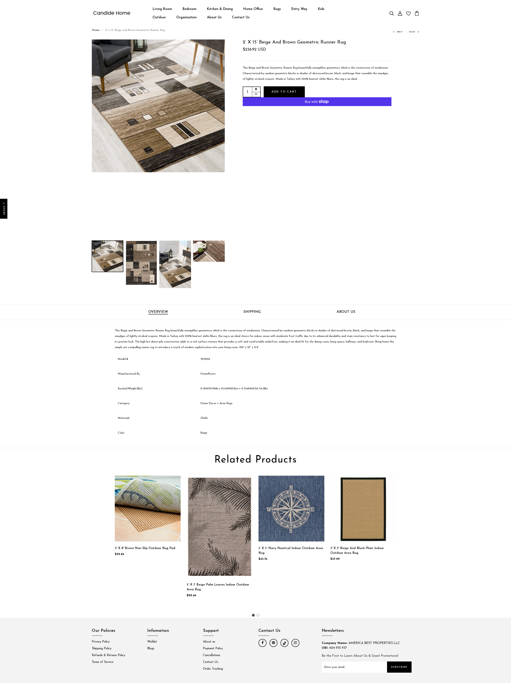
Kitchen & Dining (220, 9)
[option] (158, 105)
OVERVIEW (158, 312)
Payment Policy (213, 648)
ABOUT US (346, 312)
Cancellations (211, 655)
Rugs (277, 9)
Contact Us (241, 17)
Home (95, 30)
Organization (186, 17)
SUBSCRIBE (399, 667)
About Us (214, 17)
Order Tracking (213, 668)
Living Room (162, 9)
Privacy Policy (101, 641)
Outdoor (159, 17)
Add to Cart (284, 91)
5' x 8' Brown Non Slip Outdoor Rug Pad (145, 548)
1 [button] (253, 616)
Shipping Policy (101, 648)
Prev (400, 32)
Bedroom (189, 9)
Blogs (150, 648)
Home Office (253, 9)
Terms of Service (102, 662)
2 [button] (258, 616)
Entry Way (299, 9)
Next (412, 32)
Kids (321, 9)
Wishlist (152, 641)
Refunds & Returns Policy (108, 655)
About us (209, 641)
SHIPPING (252, 312)
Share (4, 210)
